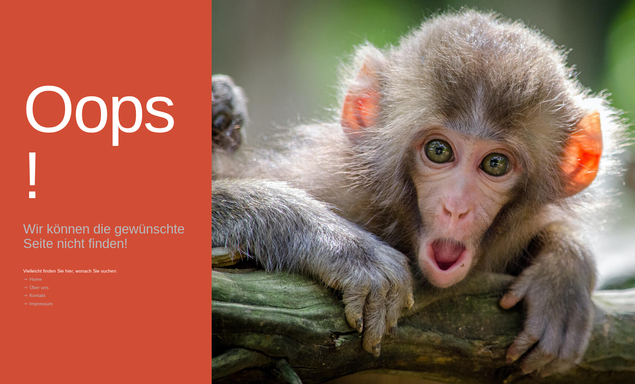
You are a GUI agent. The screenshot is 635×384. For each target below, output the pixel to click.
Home (35, 279)
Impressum (41, 303)
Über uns (39, 287)
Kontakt (37, 295)
